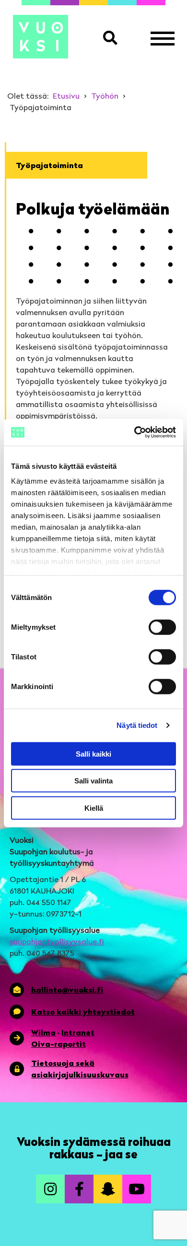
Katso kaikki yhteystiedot (83, 1012)
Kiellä (93, 808)
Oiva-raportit (58, 1044)
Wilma (43, 1032)
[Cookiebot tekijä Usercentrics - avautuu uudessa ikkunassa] (134, 432)
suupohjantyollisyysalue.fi (57, 941)
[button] (112, 38)
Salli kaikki (93, 753)
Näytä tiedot (137, 725)
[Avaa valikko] (162, 38)
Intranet (77, 1032)
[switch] (162, 626)
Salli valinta (93, 781)
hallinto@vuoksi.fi (67, 990)
